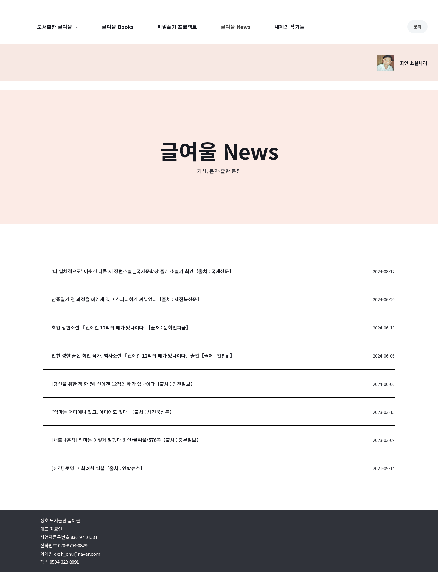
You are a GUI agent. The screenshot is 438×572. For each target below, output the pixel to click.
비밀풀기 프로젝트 (177, 26)
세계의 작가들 (289, 26)
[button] (142, 271)
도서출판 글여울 (54, 26)
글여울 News (236, 26)
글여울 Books (117, 26)
